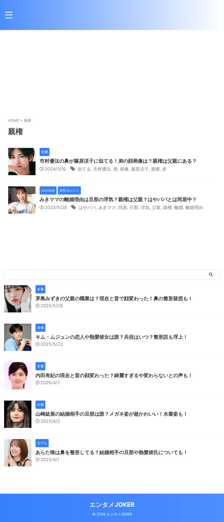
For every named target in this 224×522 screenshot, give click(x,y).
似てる (84, 169)
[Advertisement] (112, 71)
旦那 (133, 207)
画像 (124, 169)
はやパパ (87, 207)
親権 (155, 169)
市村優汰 (102, 169)
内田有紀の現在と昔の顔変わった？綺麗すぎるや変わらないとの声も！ (114, 375)
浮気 (145, 207)
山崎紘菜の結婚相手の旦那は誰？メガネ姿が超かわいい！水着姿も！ (112, 414)
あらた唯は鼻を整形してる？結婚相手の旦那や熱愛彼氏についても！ (112, 452)
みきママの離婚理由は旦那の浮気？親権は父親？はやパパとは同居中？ (118, 199)
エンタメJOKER (112, 504)
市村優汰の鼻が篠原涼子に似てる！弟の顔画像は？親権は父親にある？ (118, 161)
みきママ (107, 207)
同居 (122, 207)
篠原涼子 (140, 169)
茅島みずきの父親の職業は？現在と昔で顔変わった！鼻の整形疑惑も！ (114, 298)
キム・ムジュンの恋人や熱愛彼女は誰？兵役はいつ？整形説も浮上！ (112, 337)
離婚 (178, 207)
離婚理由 (194, 207)
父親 (156, 207)
